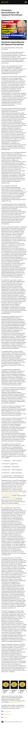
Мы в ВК (5, 717)
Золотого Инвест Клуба (15, 702)
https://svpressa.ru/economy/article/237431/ (13, 504)
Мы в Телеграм (7, 711)
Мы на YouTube (7, 714)
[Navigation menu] (26, 2)
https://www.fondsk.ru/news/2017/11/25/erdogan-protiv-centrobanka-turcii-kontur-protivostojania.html (13, 494)
